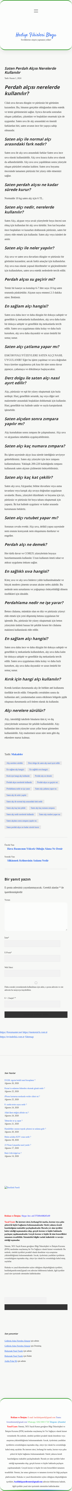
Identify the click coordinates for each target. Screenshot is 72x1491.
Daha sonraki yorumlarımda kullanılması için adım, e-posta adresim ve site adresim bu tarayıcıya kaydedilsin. (34, 988)
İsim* (7, 938)
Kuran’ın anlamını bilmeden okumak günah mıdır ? (25, 1088)
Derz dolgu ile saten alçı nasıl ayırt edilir (44, 763)
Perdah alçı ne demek (43, 776)
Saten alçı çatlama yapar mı (45, 789)
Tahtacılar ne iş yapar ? (13, 1121)
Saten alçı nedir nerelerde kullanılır (20, 814)
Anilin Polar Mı (11, 1361)
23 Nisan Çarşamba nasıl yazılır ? (18, 1145)
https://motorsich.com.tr (35, 1032)
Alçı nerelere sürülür (15, 763)
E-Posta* (8, 952)
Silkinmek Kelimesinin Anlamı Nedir (28, 860)
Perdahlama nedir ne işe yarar (18, 789)
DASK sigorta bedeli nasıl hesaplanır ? (20, 1080)
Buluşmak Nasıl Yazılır (14, 1351)
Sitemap (29, 1036)
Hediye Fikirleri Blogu (36, 35)
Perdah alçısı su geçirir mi (47, 782)
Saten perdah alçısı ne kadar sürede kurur (23, 827)
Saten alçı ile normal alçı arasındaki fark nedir (24, 801)
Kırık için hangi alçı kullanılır (18, 776)
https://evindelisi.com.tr (12, 1036)
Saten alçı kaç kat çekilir (16, 808)
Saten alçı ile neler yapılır (16, 795)
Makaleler (17, 754)
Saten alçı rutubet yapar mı (49, 814)
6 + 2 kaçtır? (10, 998)
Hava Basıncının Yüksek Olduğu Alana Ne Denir (35, 848)
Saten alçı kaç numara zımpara (43, 808)
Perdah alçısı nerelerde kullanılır (19, 782)
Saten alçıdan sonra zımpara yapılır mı (22, 821)
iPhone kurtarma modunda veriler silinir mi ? (22, 1096)
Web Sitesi (9, 967)
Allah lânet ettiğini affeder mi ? (17, 1112)
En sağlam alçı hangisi (15, 769)
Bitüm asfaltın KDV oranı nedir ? (18, 1137)
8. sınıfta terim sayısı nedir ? (16, 1104)
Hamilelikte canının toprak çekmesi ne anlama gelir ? (25, 1129)
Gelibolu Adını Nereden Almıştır (17, 1341)
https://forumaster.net (11, 1032)
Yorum (7, 900)
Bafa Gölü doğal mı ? (13, 1153)
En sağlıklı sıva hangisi (38, 769)
